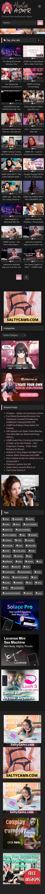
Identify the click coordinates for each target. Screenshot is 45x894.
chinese (8, 540)
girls (20, 561)
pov (35, 577)
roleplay (19, 583)
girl (29, 556)
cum (20, 546)
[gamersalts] (22, 33)
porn (7, 577)
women (29, 593)
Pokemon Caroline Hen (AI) (18, 464)
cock (19, 540)
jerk (6, 567)
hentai (30, 561)
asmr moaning (24, 530)
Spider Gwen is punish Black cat (20, 467)
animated (18, 519)
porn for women (21, 577)
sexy (39, 583)
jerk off (17, 567)
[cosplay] (21, 848)
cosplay (30, 540)
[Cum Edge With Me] (22, 746)
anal (6, 519)
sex (29, 583)
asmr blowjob (31, 524)
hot (40, 561)
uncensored (18, 588)
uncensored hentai (12, 593)
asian (7, 524)
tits (6, 588)
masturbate (9, 572)
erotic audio (20, 551)
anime (30, 519)
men (38, 572)
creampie (8, 546)
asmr (18, 524)
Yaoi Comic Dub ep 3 (15, 470)
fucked (7, 556)
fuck (32, 551)
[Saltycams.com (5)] (22, 322)
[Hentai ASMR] (18, 8)
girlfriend (8, 561)
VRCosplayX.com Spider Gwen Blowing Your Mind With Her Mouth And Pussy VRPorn (24, 434)
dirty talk (31, 546)
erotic (7, 551)
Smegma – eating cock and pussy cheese (24, 413)
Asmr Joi (8, 530)
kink (27, 567)
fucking (19, 556)
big (23, 535)
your (40, 593)
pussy (7, 583)
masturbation (25, 572)
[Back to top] (37, 886)
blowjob (34, 535)
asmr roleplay (10, 535)
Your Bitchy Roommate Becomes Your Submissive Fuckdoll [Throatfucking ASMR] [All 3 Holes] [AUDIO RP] (23, 419)
